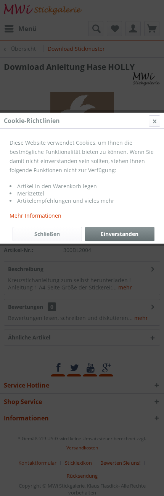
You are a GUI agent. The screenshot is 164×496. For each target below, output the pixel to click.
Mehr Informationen (35, 215)
